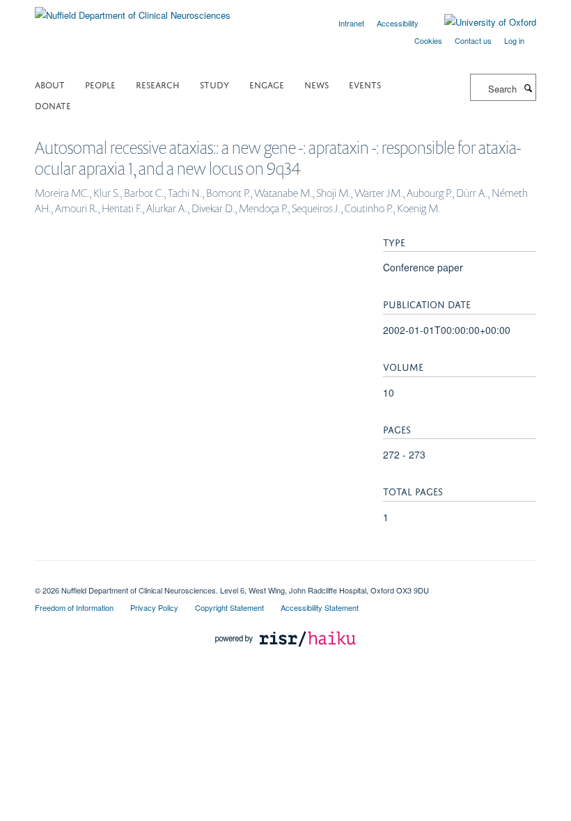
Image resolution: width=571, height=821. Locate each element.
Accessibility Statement (320, 607)
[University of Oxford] (479, 22)
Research (158, 83)
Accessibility (398, 23)
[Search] (527, 87)
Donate (53, 104)
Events (365, 83)
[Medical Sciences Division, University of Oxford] (285, 578)
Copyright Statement (229, 607)
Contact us (473, 40)
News (316, 83)
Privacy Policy (154, 607)
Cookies (428, 40)
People (100, 83)
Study (214, 83)
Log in (514, 40)
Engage (266, 83)
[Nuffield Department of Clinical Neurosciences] (132, 10)
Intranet (351, 23)
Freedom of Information (74, 607)
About (50, 83)
